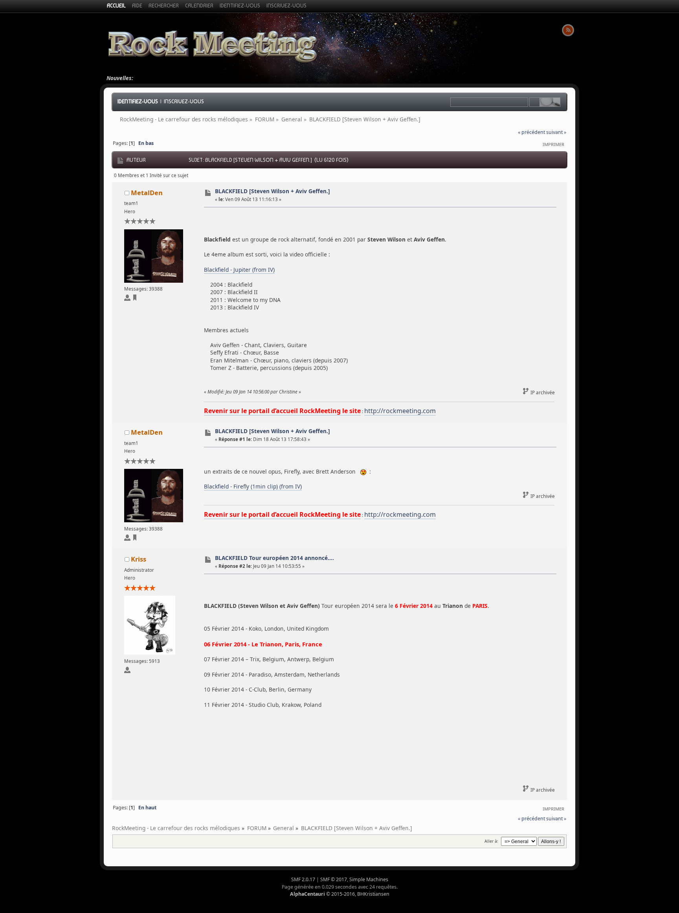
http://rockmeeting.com (400, 410)
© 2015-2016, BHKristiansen (339, 894)
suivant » (556, 132)
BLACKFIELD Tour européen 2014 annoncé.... (274, 558)
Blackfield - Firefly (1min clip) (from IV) (253, 486)
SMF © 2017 (333, 879)
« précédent (531, 132)
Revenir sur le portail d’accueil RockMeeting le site (282, 410)
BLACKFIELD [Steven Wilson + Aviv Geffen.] (272, 191)
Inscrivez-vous (184, 101)
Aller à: (491, 841)
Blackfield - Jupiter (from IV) (239, 269)
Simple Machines (368, 879)
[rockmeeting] (135, 299)
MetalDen (147, 192)
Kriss (138, 559)
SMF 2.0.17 (303, 879)
